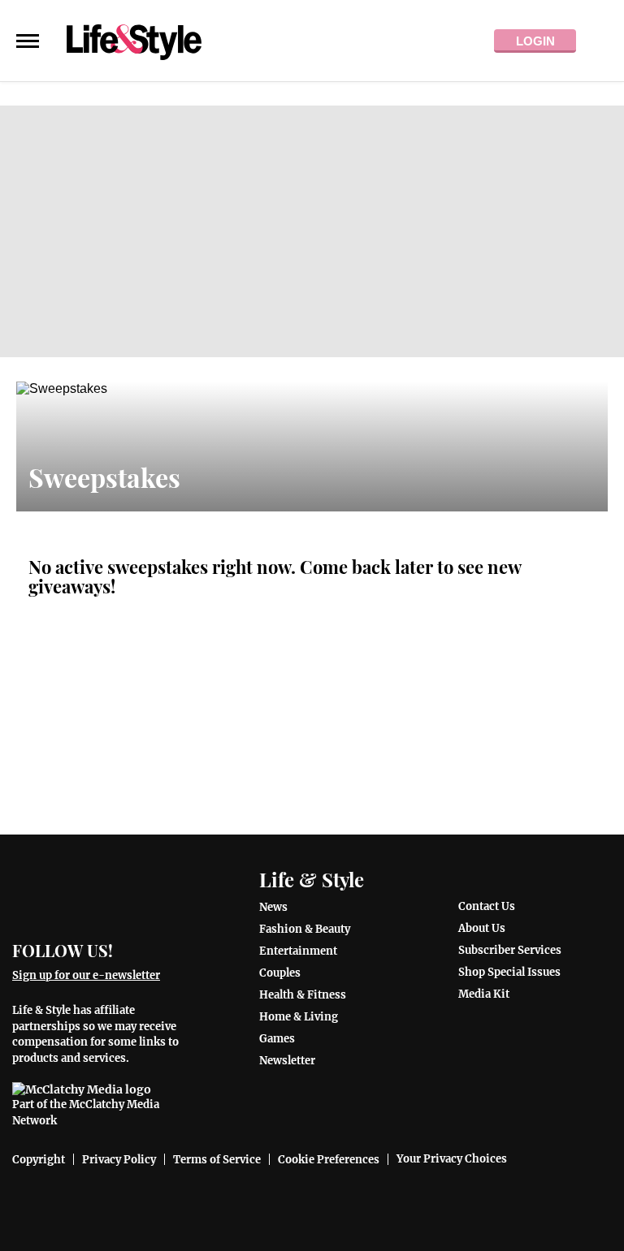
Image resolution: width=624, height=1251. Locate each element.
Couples (280, 973)
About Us (481, 928)
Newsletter (287, 1061)
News (273, 907)
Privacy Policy (119, 1160)
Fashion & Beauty (304, 929)
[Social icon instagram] (192, 950)
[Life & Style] (134, 40)
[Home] (107, 893)
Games (277, 1039)
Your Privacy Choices (451, 1159)
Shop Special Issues (509, 972)
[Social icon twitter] (162, 950)
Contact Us (486, 906)
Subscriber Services (509, 950)
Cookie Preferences (328, 1160)
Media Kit (483, 994)
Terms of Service (217, 1160)
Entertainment (298, 951)
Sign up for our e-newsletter (86, 975)
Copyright (38, 1160)
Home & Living (298, 1017)
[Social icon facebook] (133, 950)
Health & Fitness (302, 995)
